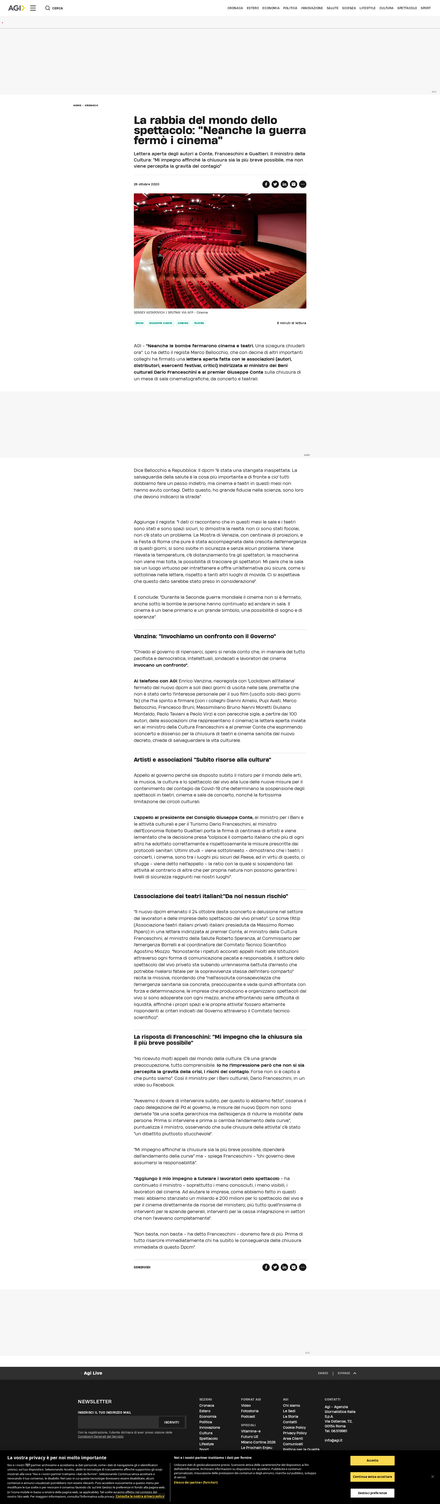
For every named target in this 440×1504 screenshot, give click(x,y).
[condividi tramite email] (293, 184)
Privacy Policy (295, 1433)
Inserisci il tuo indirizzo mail (104, 1412)
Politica (290, 8)
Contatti (290, 1422)
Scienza (349, 8)
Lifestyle (368, 8)
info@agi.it (333, 1440)
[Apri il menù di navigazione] (33, 8)
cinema (183, 323)
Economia (271, 8)
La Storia (290, 1416)
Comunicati (293, 1444)
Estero (253, 8)
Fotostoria (249, 1411)
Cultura (387, 8)
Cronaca (235, 8)
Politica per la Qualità (301, 1449)
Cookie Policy (294, 1427)
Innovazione (312, 8)
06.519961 (339, 1431)
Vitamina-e (251, 1431)
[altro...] (302, 184)
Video (246, 1405)
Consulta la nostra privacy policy (140, 1496)
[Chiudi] (433, 1476)
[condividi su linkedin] (284, 184)
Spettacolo (407, 8)
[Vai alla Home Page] (16, 8)
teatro (199, 323)
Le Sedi (289, 1411)
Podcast (248, 1416)
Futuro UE (249, 1436)
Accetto (373, 1460)
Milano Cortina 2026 (258, 1442)
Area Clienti (293, 1438)
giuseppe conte (160, 323)
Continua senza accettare (372, 1477)
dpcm (140, 323)
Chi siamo (291, 1405)
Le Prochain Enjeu (256, 1448)
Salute (333, 8)
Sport (426, 8)
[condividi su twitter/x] (275, 184)
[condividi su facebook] (266, 184)
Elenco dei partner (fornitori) (196, 1482)
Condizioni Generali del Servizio (101, 1436)
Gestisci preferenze (372, 1493)
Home (77, 105)
